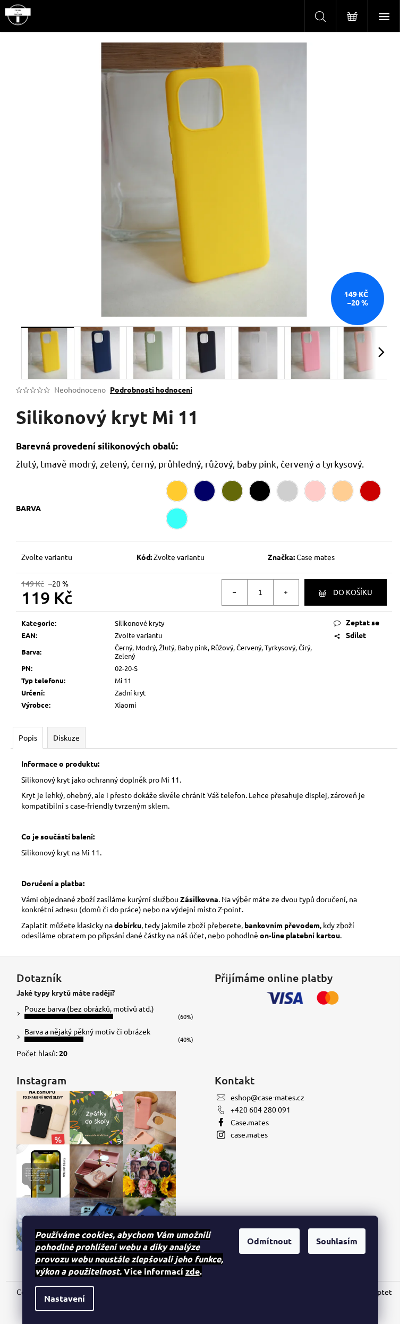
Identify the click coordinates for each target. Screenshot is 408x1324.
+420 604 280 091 (261, 1109)
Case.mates (250, 1122)
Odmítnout (269, 1240)
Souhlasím (337, 1240)
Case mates (315, 557)
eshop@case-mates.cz (267, 1097)
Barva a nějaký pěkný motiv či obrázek (87, 1031)
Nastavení (64, 1298)
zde (192, 1271)
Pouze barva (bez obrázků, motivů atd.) (89, 1008)
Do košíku (352, 592)
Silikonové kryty (139, 622)
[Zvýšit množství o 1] (286, 592)
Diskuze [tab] (66, 737)
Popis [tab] (28, 737)
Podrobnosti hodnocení (151, 389)
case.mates (249, 1134)
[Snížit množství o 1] (235, 592)
